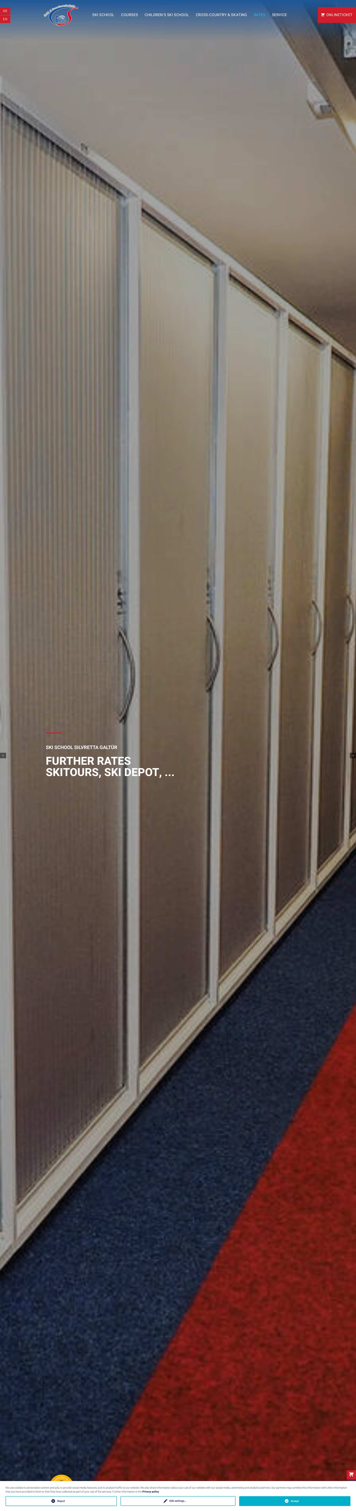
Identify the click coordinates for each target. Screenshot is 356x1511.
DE (5, 11)
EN (5, 19)
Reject (61, 1501)
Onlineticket (339, 15)
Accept (295, 1501)
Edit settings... (178, 1501)
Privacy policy (150, 1492)
